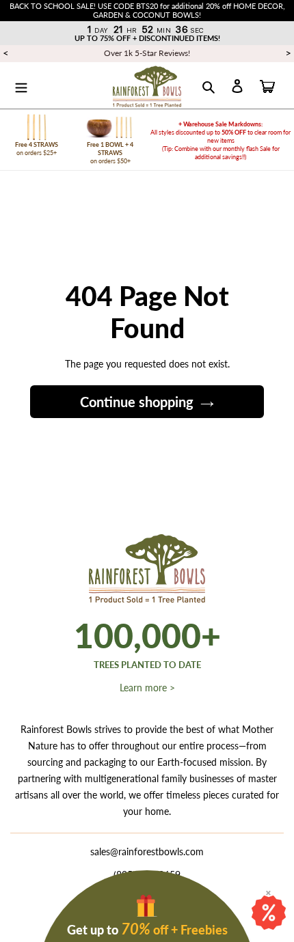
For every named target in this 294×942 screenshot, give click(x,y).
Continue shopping (136, 401)
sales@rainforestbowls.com (147, 851)
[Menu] (21, 85)
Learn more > (147, 687)
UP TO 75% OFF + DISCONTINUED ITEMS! (147, 37)
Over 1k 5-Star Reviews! (147, 53)
